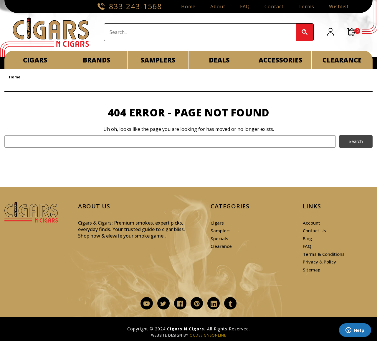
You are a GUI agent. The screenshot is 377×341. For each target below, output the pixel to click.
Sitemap (311, 270)
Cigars (217, 223)
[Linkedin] (214, 304)
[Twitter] (163, 304)
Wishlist (339, 6)
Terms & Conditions (324, 254)
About (217, 6)
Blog (307, 238)
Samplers (221, 230)
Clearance (221, 246)
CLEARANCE (342, 59)
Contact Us (314, 230)
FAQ (245, 6)
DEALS (219, 59)
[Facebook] (180, 304)
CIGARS (35, 59)
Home (188, 6)
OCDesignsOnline (208, 335)
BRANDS (96, 59)
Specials (219, 238)
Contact (274, 6)
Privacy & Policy (319, 262)
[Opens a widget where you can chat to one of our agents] (355, 330)
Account (311, 223)
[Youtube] (146, 304)
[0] (351, 32)
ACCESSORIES (280, 59)
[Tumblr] (230, 304)
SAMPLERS (158, 59)
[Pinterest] (197, 304)
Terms (306, 6)
